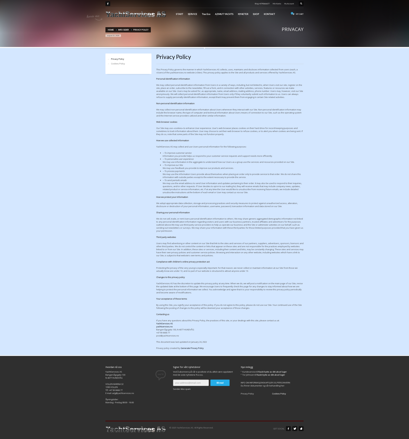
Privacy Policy (117, 59)
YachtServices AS (164, 323)
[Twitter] (294, 428)
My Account (289, 4)
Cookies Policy (118, 63)
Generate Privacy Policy (192, 348)
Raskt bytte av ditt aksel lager (272, 371)
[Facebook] (107, 3)
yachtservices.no (164, 326)
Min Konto (277, 4)
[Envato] (301, 428)
